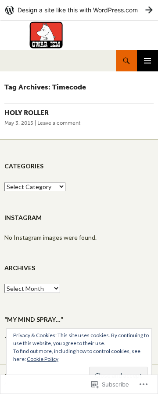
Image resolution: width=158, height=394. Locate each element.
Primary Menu (147, 60)
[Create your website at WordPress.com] (79, 10)
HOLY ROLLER (26, 113)
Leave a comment (58, 123)
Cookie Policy (42, 359)
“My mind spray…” (33, 319)
